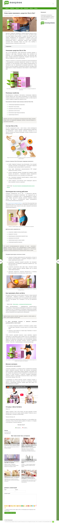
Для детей (26, 8)
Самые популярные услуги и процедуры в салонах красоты (28, 478)
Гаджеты (7, 8)
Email (16, 489)
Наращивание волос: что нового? (11, 477)
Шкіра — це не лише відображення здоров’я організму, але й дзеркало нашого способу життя (29, 446)
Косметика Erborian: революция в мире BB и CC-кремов (11, 462)
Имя (5, 489)
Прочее (31, 8)
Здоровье (12, 8)
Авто (22, 8)
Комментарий (7, 493)
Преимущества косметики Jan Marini (28, 462)
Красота (17, 8)
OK (53, 521)
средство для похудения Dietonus (15, 203)
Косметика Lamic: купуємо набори (12, 445)
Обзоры (35, 8)
